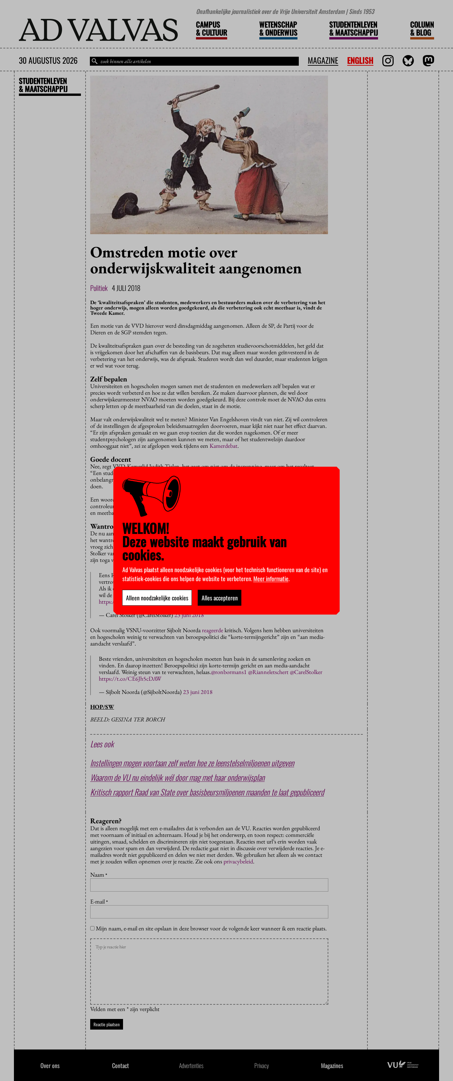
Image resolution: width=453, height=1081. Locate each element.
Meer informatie (271, 578)
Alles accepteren (220, 597)
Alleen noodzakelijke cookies (157, 597)
